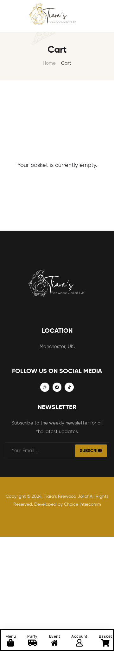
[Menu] (7, 16)
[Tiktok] (69, 387)
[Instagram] (44, 387)
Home (49, 63)
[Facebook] (57, 387)
